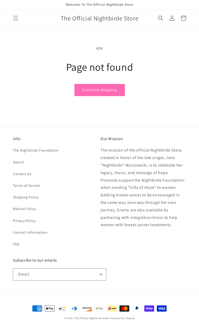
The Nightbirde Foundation (36, 150)
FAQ (16, 244)
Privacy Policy (24, 220)
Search (18, 162)
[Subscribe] (100, 274)
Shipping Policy (26, 197)
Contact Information (30, 232)
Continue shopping (99, 89)
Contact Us (22, 173)
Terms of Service (26, 185)
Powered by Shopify (122, 318)
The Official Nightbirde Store (91, 318)
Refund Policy (24, 208)
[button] (15, 18)
